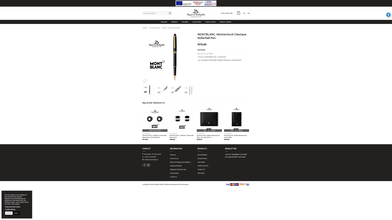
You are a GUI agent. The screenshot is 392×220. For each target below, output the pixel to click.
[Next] (191, 57)
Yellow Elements (236, 60)
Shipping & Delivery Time (178, 169)
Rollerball (220, 60)
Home (144, 28)
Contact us (173, 177)
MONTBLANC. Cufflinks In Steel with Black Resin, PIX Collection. (154, 136)
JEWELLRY (164, 22)
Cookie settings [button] (10, 209)
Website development (171, 184)
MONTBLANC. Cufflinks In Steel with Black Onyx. (182, 136)
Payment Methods (176, 166)
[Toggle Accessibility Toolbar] (388, 14)
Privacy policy (174, 173)
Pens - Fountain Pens (171, 28)
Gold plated (204, 60)
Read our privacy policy (12, 206)
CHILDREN (185, 22)
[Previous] (146, 57)
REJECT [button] (16, 213)
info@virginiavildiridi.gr (151, 159)
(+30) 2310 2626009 (150, 157)
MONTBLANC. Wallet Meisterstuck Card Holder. (235, 136)
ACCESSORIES (196, 22)
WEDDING (174, 22)
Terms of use (174, 158)
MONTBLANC (213, 60)
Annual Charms (225, 22)
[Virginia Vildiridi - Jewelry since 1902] (196, 13)
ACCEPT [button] (8, 213)
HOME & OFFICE (210, 22)
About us (173, 155)
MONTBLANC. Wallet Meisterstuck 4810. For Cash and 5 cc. (208, 136)
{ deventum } (185, 184)
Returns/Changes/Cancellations (180, 162)
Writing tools (227, 60)
